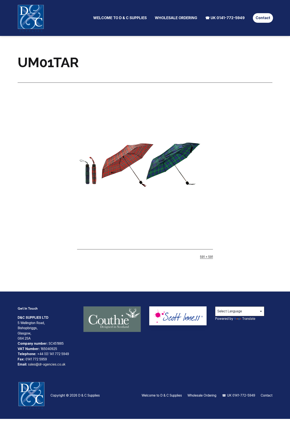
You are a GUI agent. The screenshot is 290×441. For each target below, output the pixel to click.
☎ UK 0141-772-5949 (225, 18)
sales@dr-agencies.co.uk (46, 364)
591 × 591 (206, 257)
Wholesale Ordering (176, 18)
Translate (248, 319)
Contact (263, 18)
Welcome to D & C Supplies (120, 18)
